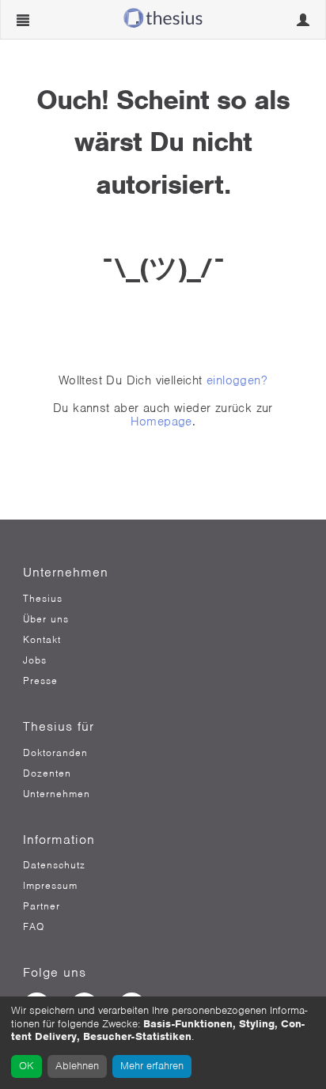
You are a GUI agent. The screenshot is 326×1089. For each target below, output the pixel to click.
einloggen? (237, 380)
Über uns (46, 619)
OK (26, 1065)
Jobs (35, 660)
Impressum (50, 885)
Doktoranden (55, 753)
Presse (40, 681)
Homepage (161, 421)
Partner (41, 906)
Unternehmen (56, 794)
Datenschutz (54, 865)
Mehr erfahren (152, 1065)
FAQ (33, 927)
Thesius (43, 598)
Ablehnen (77, 1065)
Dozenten (47, 773)
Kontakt (42, 639)
